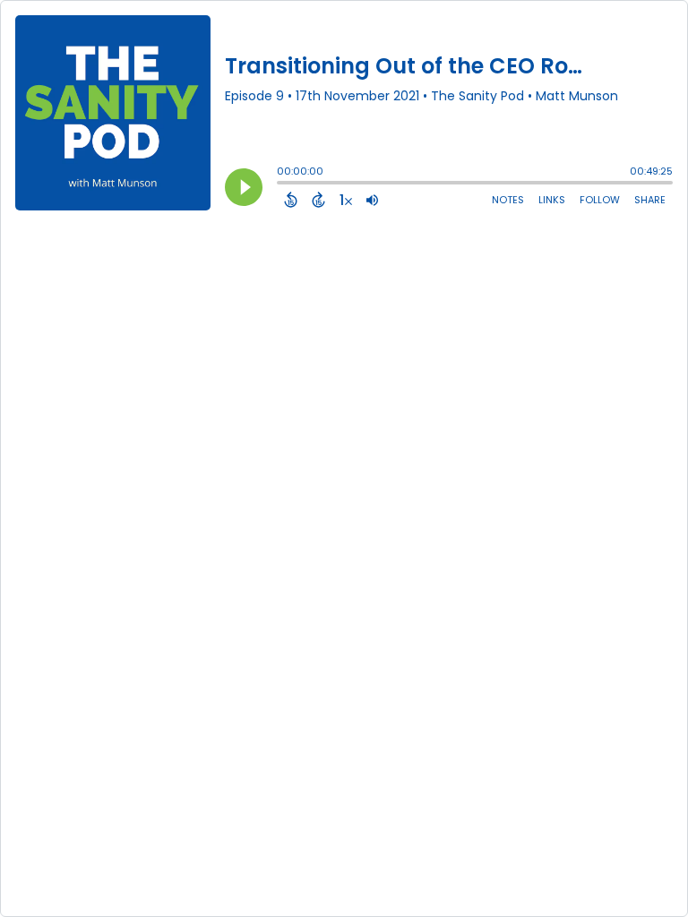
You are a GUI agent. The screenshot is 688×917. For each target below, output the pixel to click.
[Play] (243, 187)
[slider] (281, 184)
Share (650, 200)
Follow (600, 200)
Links (551, 200)
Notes (508, 200)
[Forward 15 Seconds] (318, 199)
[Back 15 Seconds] (291, 199)
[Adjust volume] (372, 199)
